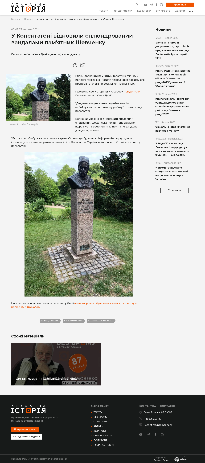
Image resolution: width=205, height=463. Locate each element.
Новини (28, 19)
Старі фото (101, 422)
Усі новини (174, 190)
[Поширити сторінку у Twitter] (82, 65)
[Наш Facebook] (156, 5)
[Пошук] (137, 5)
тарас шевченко (101, 321)
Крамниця (180, 5)
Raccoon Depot (161, 460)
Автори (98, 426)
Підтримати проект (25, 429)
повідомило (132, 91)
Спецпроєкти (103, 436)
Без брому (100, 417)
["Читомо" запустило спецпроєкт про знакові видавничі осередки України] (174, 171)
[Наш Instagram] (161, 5)
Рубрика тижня (104, 445)
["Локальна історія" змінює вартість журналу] (174, 127)
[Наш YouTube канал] (145, 5)
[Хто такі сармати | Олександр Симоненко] (56, 364)
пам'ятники (74, 321)
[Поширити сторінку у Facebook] (75, 65)
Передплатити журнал (26, 437)
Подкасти (100, 440)
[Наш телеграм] (151, 5)
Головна (15, 19)
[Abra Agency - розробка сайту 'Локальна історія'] (183, 459)
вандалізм (51, 321)
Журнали (100, 431)
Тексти (98, 412)
